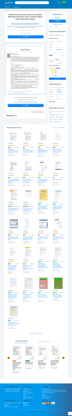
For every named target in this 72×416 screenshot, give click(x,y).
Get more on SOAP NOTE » (59, 127)
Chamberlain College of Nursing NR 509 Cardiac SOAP (13, 238)
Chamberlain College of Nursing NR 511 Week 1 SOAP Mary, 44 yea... (28, 238)
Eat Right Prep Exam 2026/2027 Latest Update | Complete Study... (13, 324)
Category (51, 91)
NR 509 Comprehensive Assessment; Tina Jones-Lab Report (58, 238)
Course (50, 89)
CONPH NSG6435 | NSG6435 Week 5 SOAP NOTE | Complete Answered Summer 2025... (17, 366)
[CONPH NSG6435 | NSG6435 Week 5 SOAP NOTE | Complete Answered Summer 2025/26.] (17, 350)
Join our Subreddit (46, 388)
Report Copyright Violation (38, 111)
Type (50, 49)
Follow (63, 55)
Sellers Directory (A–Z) (29, 398)
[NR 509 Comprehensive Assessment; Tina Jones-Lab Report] (58, 223)
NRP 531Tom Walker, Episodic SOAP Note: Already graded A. (57, 151)
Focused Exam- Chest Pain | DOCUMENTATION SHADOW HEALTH (43, 181)
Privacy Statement (27, 390)
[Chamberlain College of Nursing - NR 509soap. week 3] (43, 223)
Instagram (26, 402)
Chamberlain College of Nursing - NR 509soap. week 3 (43, 238)
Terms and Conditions (28, 392)
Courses (7, 7)
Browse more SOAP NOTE (36, 333)
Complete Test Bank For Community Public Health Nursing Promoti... (13, 209)
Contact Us (26, 394)
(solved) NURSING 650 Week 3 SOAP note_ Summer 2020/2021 (55, 362)
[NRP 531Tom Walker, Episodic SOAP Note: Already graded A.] (58, 135)
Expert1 (57, 59)
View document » (16, 372)
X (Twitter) (26, 405)
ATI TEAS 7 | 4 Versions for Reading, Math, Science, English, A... (28, 209)
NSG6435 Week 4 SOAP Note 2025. (29, 363)
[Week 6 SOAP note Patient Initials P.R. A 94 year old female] (28, 166)
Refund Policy (26, 391)
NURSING (7, 10)
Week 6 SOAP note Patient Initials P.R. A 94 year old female (28, 181)
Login (59, 3)
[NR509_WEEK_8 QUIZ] (58, 166)
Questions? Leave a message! (12, 406)
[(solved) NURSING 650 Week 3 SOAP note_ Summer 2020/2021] (55, 350)
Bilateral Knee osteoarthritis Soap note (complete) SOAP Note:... (13, 151)
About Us (26, 388)
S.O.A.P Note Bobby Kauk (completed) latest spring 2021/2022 (13, 181)
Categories (16, 7)
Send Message (57, 78)
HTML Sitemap (27, 396)
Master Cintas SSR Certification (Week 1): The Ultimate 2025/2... (58, 296)
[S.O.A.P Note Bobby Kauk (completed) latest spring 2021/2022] (13, 166)
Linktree (26, 404)
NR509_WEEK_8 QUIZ (57, 179)
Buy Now (27, 36)
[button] (8, 358)
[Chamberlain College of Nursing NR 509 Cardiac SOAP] (13, 223)
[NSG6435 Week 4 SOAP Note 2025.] (29, 350)
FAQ (7, 405)
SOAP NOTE (12, 10)
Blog (24, 395)
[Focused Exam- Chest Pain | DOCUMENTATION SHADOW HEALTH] (43, 166)
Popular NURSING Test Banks (48, 392)
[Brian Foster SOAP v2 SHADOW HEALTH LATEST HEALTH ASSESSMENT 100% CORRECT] (13, 252)
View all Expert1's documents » (21, 343)
